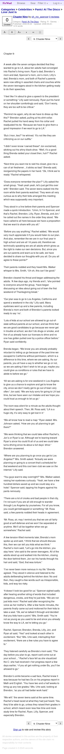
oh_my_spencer (40, 16)
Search (34, 3)
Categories (8, 9)
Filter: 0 (42, 3)
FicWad (7, 3)
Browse (21, 3)
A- (5, 32)
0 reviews (54, 16)
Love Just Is (9, 12)
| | (40, 32)
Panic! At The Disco (47, 9)
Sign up (17, 729)
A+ (19, 32)
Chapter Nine (20, 17)
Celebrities (25, 9)
